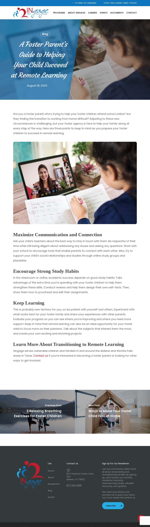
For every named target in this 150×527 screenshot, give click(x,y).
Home (51, 470)
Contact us (40, 355)
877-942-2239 (74, 485)
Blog (45, 34)
